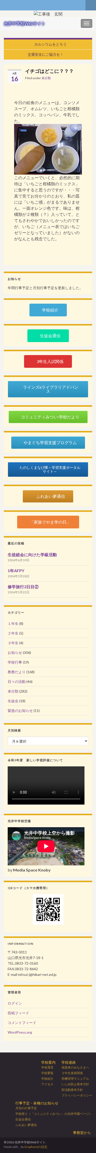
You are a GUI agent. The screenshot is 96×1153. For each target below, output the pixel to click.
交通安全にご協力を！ (45, 54)
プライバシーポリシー (76, 1095)
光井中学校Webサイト (24, 23)
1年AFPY (16, 570)
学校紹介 (47, 1078)
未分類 (46, 78)
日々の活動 (17, 681)
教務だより (17, 672)
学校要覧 (47, 1073)
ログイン (15, 1003)
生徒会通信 (23, 1119)
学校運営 (47, 1067)
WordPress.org (20, 1032)
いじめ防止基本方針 (75, 1084)
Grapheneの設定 (35, 1147)
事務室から (82, 1132)
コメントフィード (22, 1022)
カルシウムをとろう (50, 44)
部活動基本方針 (72, 1090)
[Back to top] (84, 1141)
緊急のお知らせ (20, 710)
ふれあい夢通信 (26, 1125)
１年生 (13, 623)
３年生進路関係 (72, 1073)
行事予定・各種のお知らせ (36, 1103)
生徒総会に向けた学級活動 (32, 554)
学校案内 (48, 1062)
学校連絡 (68, 1062)
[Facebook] (6, 4)
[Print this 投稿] (84, 78)
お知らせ (15, 652)
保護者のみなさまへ (75, 1067)
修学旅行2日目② (23, 586)
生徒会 (13, 701)
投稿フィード (18, 1013)
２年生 (13, 633)
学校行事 (15, 662)
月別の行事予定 (26, 1108)
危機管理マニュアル (75, 1078)
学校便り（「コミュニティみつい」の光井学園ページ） (53, 1114)
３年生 (13, 643)
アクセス (47, 1084)
